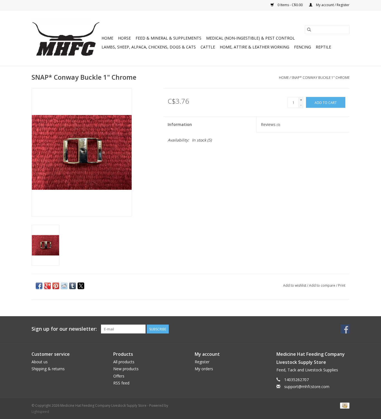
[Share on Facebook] (39, 285)
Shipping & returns (48, 368)
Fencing (302, 47)
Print (341, 285)
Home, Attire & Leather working (254, 47)
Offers (118, 376)
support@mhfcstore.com (306, 386)
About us (40, 361)
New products (126, 368)
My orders (204, 368)
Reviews (270, 124)
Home (107, 38)
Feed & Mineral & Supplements (168, 38)
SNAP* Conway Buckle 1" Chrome (320, 77)
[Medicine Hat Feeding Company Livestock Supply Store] (66, 38)
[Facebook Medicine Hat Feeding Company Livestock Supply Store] (345, 329)
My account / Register (332, 5)
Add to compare (322, 285)
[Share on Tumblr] (72, 285)
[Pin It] (55, 285)
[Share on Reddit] (64, 285)
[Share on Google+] (47, 285)
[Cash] (343, 405)
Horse (124, 38)
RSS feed (121, 383)
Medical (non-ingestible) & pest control (250, 38)
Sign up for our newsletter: (64, 329)
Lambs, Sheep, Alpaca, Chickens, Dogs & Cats (149, 47)
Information (180, 124)
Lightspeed (40, 411)
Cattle (208, 47)
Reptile (323, 47)
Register (202, 361)
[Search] (309, 29)
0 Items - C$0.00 (290, 5)
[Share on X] (81, 285)
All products (123, 361)
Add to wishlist (295, 285)
